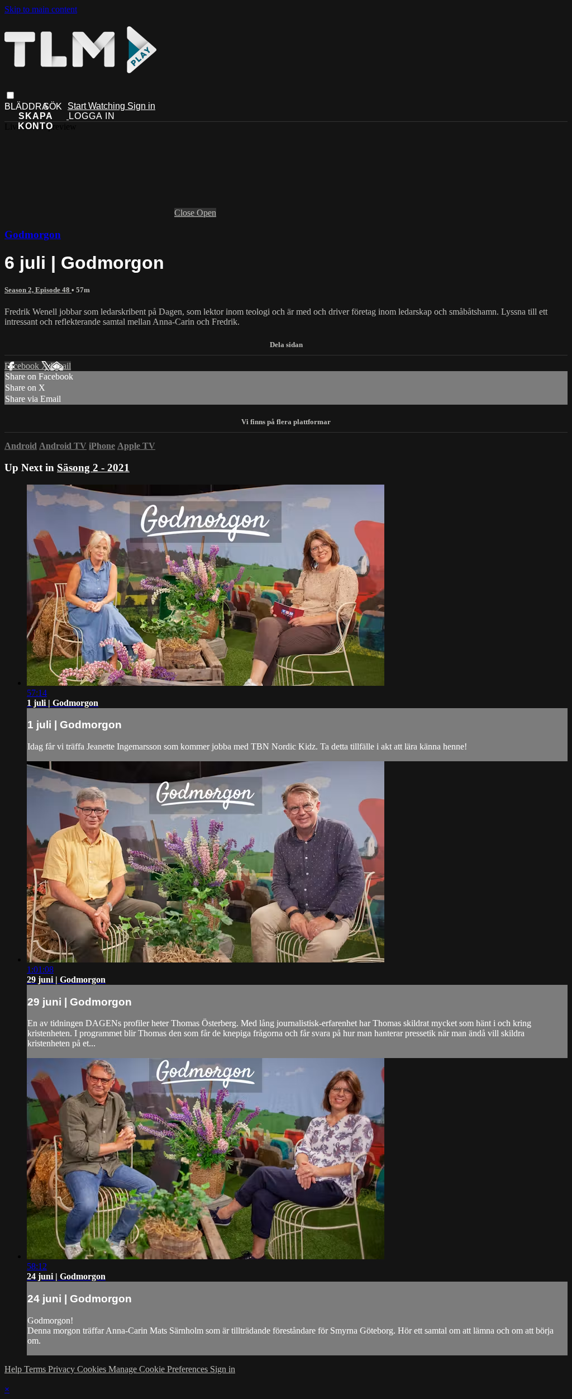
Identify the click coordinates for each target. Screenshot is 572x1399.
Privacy (62, 1369)
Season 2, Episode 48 (38, 290)
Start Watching (97, 106)
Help (14, 1369)
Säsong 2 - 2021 (93, 467)
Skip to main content (40, 9)
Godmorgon (32, 234)
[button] (10, 95)
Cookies (92, 1369)
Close (185, 212)
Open (206, 212)
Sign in (141, 106)
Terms (36, 1369)
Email (60, 366)
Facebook (22, 366)
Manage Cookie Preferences (159, 1369)
